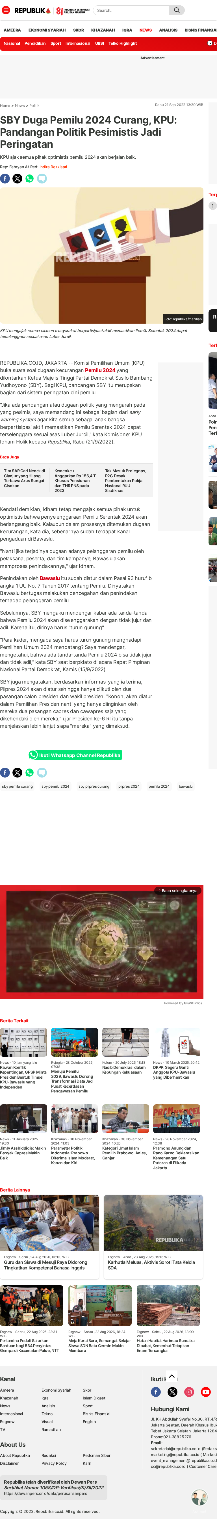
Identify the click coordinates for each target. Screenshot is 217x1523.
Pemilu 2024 (100, 370)
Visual (47, 1421)
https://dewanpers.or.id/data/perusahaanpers (45, 1493)
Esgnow (7, 1421)
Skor (87, 1390)
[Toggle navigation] (6, 10)
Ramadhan (51, 1429)
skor (78, 30)
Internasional (78, 43)
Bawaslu (50, 578)
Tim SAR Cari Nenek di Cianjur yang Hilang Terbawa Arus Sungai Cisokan (24, 478)
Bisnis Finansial (96, 1413)
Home (5, 105)
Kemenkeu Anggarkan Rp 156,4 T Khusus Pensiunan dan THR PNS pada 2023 (75, 480)
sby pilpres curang (94, 786)
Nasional (12, 43)
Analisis (48, 1405)
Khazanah (9, 1398)
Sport (56, 43)
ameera (12, 30)
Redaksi (49, 1455)
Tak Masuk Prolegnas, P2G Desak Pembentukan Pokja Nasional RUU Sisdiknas (125, 480)
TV (2, 1429)
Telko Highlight (122, 43)
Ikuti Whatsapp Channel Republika (79, 755)
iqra (127, 30)
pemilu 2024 (159, 786)
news (145, 30)
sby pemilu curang (17, 786)
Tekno (47, 1413)
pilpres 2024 (129, 786)
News (20, 105)
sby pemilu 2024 (56, 786)
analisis (168, 30)
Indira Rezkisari (53, 166)
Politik (34, 105)
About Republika (15, 1455)
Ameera (7, 1390)
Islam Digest (94, 1398)
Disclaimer (9, 1463)
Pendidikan (35, 43)
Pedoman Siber (96, 1455)
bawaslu (186, 786)
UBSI (99, 43)
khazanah (103, 30)
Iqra (45, 1398)
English (89, 1421)
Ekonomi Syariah (47, 30)
